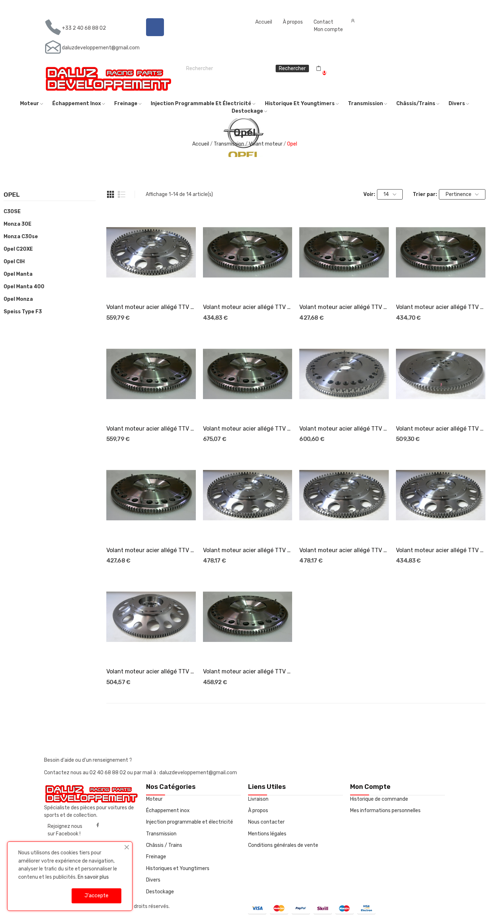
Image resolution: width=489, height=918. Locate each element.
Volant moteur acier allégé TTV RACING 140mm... (151, 671)
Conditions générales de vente (283, 845)
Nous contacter (266, 822)
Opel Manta (18, 274)
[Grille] (110, 195)
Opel (12, 195)
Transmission (161, 834)
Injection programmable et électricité (189, 822)
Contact (323, 22)
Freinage (156, 857)
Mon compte (328, 29)
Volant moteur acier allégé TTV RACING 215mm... (344, 428)
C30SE (12, 211)
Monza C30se (21, 237)
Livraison (258, 799)
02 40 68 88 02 (108, 773)
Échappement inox (168, 810)
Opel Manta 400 (24, 287)
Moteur (154, 799)
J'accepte (96, 896)
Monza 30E (18, 224)
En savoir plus (93, 877)
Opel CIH (14, 262)
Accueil (263, 22)
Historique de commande (379, 799)
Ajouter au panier (151, 284)
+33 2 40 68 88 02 (84, 28)
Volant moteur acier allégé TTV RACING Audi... (247, 428)
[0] (318, 69)
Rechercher (292, 68)
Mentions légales (267, 834)
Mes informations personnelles (385, 810)
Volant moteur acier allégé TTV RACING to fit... (247, 671)
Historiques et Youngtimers (177, 868)
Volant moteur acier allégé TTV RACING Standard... (344, 307)
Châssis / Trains (164, 845)
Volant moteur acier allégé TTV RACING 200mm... (440, 428)
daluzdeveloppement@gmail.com (101, 48)
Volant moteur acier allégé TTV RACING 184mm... (151, 307)
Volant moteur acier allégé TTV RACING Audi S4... (151, 428)
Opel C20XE (18, 249)
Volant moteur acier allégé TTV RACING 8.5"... (247, 307)
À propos (293, 22)
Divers (153, 880)
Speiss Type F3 (23, 312)
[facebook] (97, 825)
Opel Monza (18, 299)
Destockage (160, 892)
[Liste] (122, 195)
